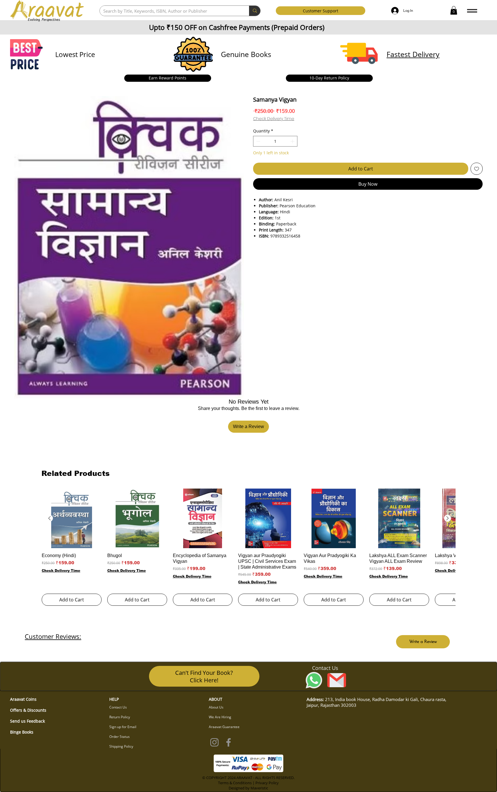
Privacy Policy (267, 782)
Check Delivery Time (273, 118)
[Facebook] (228, 742)
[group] (248, 547)
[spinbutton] (275, 141)
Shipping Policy (121, 746)
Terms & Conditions (235, 782)
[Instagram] (214, 742)
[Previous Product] (49, 518)
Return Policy (119, 717)
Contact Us (118, 707)
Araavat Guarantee (224, 726)
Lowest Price (75, 54)
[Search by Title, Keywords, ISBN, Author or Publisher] (254, 11)
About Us (216, 707)
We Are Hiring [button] (220, 717)
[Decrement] (257, 141)
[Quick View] (72, 518)
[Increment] (293, 141)
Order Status (119, 736)
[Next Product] (447, 518)
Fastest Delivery (413, 54)
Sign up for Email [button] (122, 726)
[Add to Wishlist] (477, 169)
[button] (453, 10)
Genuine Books (246, 54)
